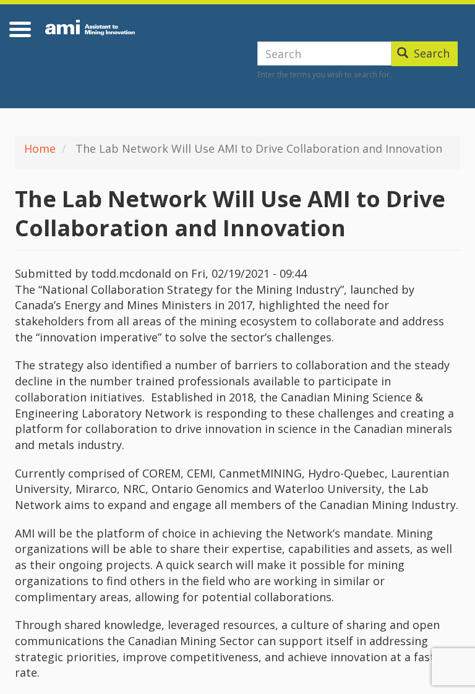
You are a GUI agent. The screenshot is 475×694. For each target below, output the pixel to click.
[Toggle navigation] (22, 29)
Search (430, 53)
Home (40, 148)
